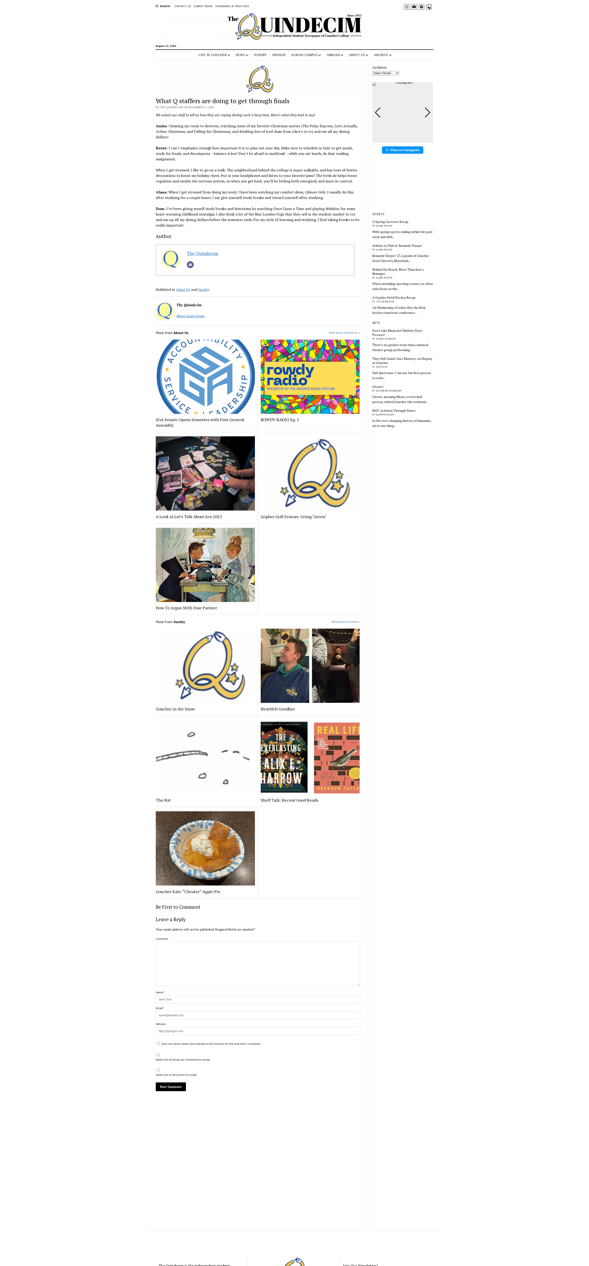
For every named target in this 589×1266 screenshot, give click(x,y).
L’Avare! (377, 387)
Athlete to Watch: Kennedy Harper (397, 246)
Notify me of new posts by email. (176, 1074)
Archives (379, 67)
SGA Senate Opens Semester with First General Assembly (200, 422)
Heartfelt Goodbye (278, 709)
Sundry (260, 55)
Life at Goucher (213, 55)
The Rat (163, 800)
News (240, 55)
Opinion (279, 55)
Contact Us (182, 6)
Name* (160, 992)
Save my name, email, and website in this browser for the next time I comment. (211, 1043)
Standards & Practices (232, 6)
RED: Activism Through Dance (394, 411)
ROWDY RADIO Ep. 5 (280, 419)
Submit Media (203, 6)
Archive (381, 55)
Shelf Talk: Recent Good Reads (289, 800)
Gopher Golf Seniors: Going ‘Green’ (293, 516)
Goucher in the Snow (175, 709)
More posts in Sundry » (346, 621)
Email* (160, 1008)
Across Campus (304, 55)
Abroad (333, 55)
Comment (162, 938)
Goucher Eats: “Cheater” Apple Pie (188, 891)
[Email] (190, 264)
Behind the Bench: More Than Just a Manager (398, 271)
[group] (402, 112)
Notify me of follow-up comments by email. (183, 1059)
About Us (357, 55)
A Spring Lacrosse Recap (390, 222)
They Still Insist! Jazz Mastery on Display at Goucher (402, 361)
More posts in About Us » (344, 332)
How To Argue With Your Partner (186, 607)
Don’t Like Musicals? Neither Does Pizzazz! (397, 333)
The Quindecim (202, 253)
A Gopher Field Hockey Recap (394, 297)
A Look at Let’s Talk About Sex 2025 (189, 516)
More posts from (190, 315)
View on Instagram (405, 150)
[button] (403, 140)
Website (161, 1024)
